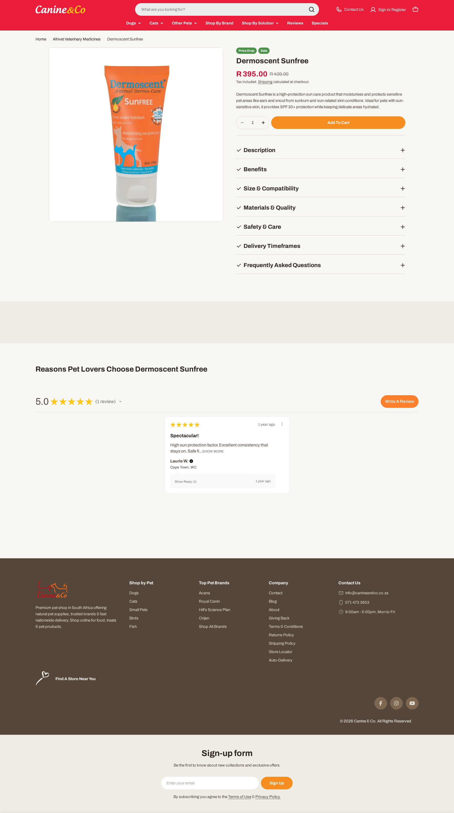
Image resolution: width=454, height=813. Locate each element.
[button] (120, 401)
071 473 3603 (357, 602)
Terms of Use (239, 797)
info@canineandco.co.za (366, 593)
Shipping (265, 82)
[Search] (311, 9)
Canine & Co (364, 721)
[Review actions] (282, 424)
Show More (213, 451)
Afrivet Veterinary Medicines (77, 39)
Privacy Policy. (268, 797)
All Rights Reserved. (394, 721)
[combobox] (227, 9)
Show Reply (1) (186, 481)
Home (40, 39)
